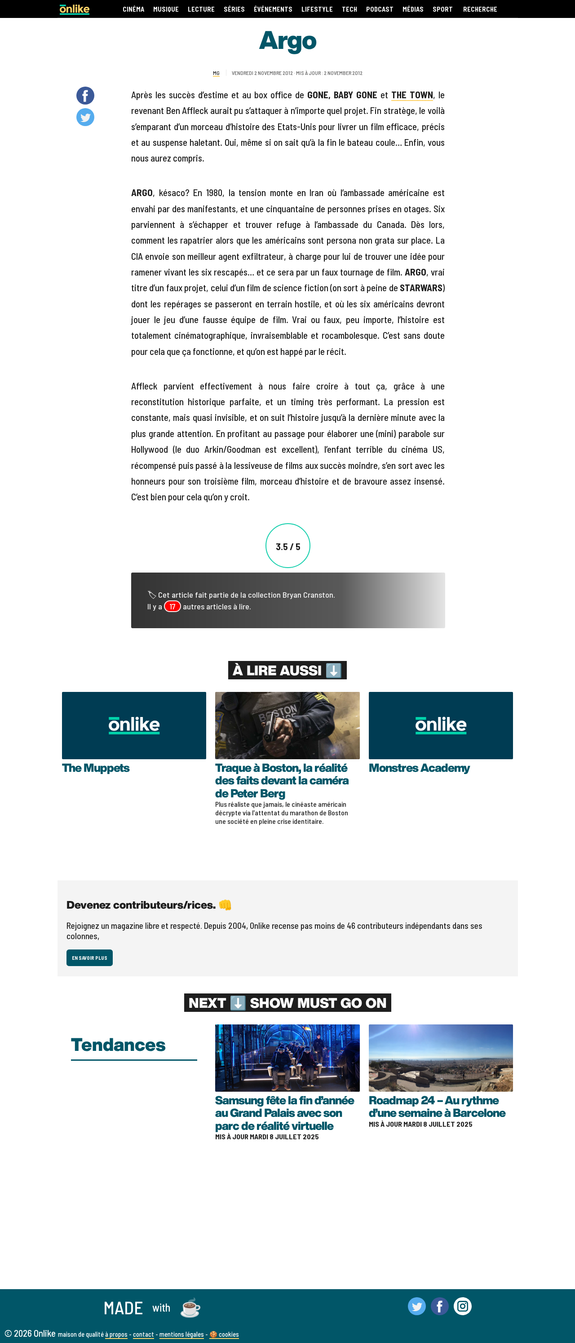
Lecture (201, 9)
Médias (413, 9)
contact (143, 1334)
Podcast (380, 9)
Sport (443, 9)
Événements (273, 9)
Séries (234, 9)
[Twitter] (417, 1311)
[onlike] (74, 12)
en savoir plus (89, 958)
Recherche (480, 9)
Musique (166, 9)
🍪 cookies (224, 1334)
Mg (216, 73)
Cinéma (133, 9)
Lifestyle (317, 9)
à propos (116, 1334)
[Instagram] (463, 1311)
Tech (349, 9)
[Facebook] (440, 1311)
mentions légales (181, 1334)
